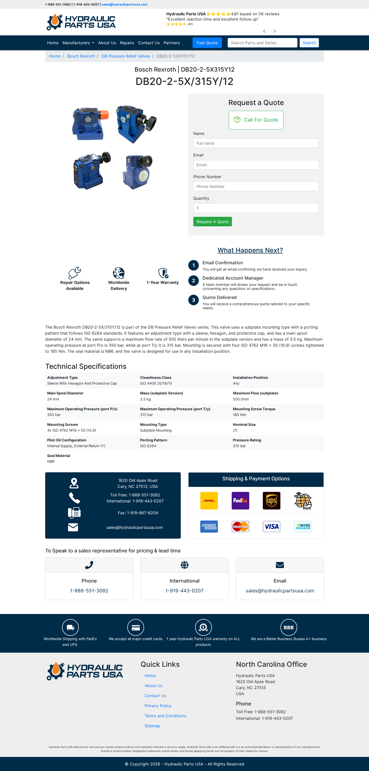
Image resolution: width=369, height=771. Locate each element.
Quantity (201, 198)
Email (198, 155)
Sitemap (152, 725)
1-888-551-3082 (144, 494)
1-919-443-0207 (148, 500)
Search (309, 42)
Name (198, 133)
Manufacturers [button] (77, 42)
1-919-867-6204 (142, 512)
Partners (172, 42)
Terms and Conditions (165, 715)
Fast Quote (207, 42)
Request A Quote (213, 221)
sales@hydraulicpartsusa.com (124, 4)
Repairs (127, 42)
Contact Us (149, 42)
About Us (107, 42)
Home (53, 42)
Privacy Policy (158, 705)
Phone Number (207, 176)
